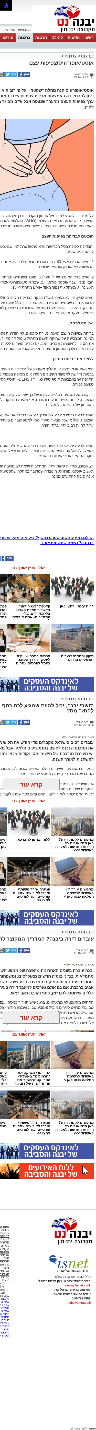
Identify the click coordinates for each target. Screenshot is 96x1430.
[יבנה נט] (61, 1245)
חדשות (74, 37)
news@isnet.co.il (77, 1285)
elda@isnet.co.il (79, 1303)
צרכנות (24, 37)
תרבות (41, 37)
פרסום (4, 1332)
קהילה (57, 37)
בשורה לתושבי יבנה (74, 737)
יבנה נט (87, 56)
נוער (6, 1268)
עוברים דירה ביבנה (74, 965)
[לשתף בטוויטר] (11, 75)
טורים (8, 37)
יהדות (5, 1286)
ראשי (89, 37)
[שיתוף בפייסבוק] (23, 75)
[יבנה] (64, 32)
